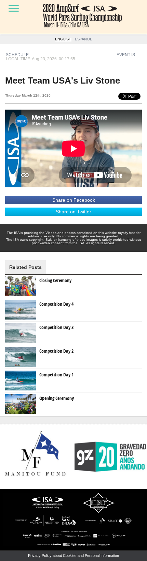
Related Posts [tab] (25, 267)
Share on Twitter (73, 211)
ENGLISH (63, 39)
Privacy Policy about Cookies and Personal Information (73, 555)
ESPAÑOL (83, 39)
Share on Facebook (73, 200)
